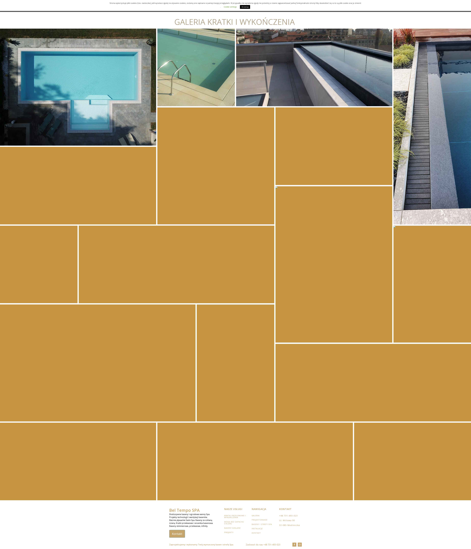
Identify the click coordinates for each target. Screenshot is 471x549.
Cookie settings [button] (230, 7)
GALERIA (256, 515)
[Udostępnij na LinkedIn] (143, 142)
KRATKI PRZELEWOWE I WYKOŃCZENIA (235, 516)
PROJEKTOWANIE (259, 520)
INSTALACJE (257, 528)
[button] (78, 87)
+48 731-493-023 (288, 515)
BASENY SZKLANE (232, 528)
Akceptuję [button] (245, 7)
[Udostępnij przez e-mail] (146, 142)
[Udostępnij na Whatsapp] (137, 142)
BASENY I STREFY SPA (262, 524)
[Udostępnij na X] (130, 142)
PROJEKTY (228, 532)
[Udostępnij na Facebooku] (133, 142)
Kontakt (177, 534)
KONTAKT (256, 533)
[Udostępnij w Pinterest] (140, 142)
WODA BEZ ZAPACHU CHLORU (234, 523)
